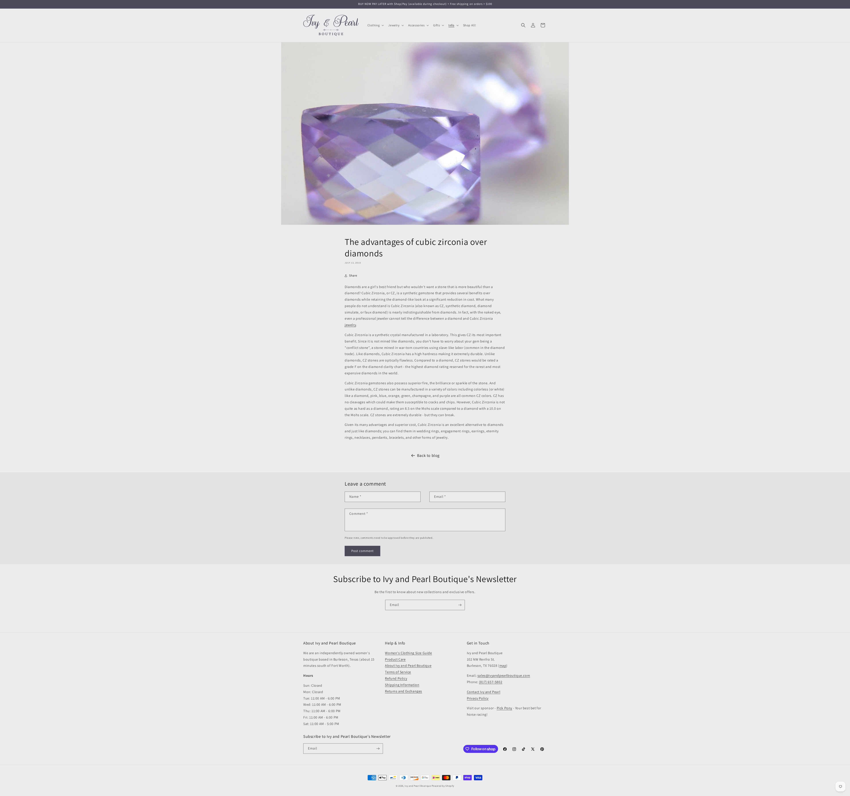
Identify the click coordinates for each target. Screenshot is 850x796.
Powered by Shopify (443, 785)
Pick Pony (504, 708)
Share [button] (353, 275)
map (502, 665)
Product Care (395, 659)
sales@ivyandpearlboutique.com (503, 675)
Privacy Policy (478, 698)
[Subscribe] (460, 605)
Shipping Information (402, 685)
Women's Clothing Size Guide (408, 653)
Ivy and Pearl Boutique (418, 785)
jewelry (350, 325)
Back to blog (428, 455)
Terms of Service (398, 672)
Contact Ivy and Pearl (483, 692)
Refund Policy (396, 678)
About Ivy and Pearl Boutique (408, 665)
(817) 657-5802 (490, 682)
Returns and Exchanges (403, 691)
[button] (375, 25)
